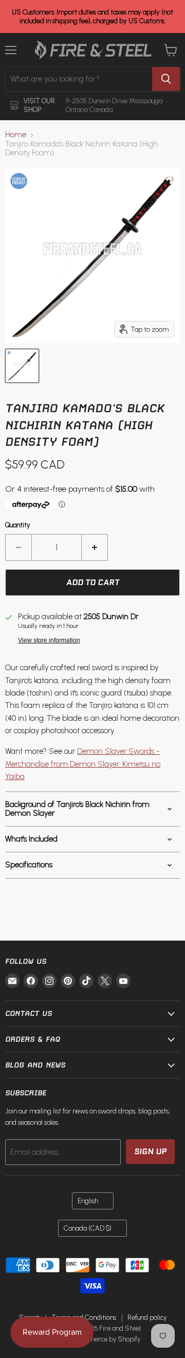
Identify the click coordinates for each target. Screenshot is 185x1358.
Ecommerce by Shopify (106, 1339)
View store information (49, 640)
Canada (88, 1228)
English (88, 1201)
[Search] (166, 79)
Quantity (17, 525)
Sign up (150, 1151)
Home (15, 135)
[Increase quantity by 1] (95, 547)
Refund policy (146, 1317)
